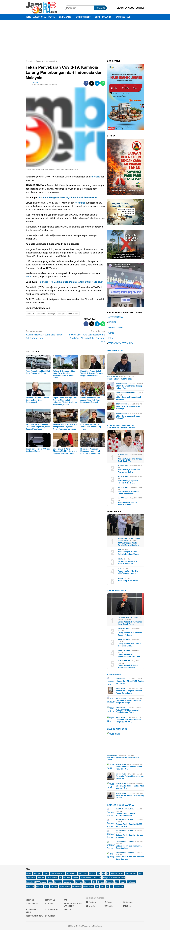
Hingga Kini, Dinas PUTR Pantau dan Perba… (130, 682)
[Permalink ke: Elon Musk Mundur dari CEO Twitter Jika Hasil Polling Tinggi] (92, 416)
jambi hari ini (30, 878)
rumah (29, 276)
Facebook (92, 902)
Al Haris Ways (123, 454)
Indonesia (95, 176)
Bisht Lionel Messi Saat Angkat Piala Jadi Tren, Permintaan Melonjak (90, 399)
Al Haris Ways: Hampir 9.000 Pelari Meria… (127, 503)
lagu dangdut (68, 882)
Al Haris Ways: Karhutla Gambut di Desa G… (128, 492)
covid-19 (30, 313)
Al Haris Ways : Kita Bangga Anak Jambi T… (130, 460)
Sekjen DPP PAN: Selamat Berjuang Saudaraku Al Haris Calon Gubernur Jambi (87, 336)
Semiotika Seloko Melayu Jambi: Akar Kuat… (130, 777)
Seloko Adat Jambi (117, 728)
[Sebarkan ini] (86, 83)
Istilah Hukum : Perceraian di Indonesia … (128, 398)
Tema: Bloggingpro (95, 926)
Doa (119, 549)
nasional (39, 886)
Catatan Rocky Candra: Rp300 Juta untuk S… (129, 825)
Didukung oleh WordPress (77, 926)
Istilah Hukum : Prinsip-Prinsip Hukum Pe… (129, 387)
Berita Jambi (128, 538)
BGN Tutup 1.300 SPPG (128, 580)
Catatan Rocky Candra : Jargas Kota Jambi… (129, 836)
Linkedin (92, 906)
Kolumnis (131, 393)
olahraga (54, 886)
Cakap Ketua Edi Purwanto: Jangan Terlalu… (130, 633)
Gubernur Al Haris (117, 873)
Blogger (129, 906)
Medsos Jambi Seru (34, 916)
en (99, 873)
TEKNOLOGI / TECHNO (120, 343)
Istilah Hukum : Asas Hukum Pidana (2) (128, 417)
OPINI (111, 332)
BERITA (112, 322)
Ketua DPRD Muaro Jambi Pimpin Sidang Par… (127, 711)
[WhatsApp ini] (102, 83)
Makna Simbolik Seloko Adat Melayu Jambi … (123, 758)
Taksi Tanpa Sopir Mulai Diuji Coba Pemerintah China (38, 372)
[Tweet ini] (91, 83)
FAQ (65, 900)
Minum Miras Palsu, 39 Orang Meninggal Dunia (38, 450)
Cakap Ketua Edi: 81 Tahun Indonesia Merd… (129, 644)
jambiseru (41, 878)
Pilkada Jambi (88, 886)
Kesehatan (80, 202)
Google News (32, 903)
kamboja (51, 313)
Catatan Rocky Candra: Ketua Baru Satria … (129, 847)
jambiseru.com (52, 878)
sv (107, 886)
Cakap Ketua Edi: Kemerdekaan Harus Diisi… (130, 655)
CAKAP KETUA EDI (116, 590)
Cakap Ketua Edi (124, 617)
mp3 (116, 882)
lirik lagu (101, 882)
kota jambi (66, 878)
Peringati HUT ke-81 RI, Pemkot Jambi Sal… (128, 562)
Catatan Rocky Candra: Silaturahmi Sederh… (126, 814)
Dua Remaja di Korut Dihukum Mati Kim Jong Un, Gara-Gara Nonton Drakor (65, 451)
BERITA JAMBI (115, 327)
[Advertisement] (85, 38)
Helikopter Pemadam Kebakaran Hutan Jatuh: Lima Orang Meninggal (90, 451)
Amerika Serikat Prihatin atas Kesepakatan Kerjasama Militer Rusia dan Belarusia (65, 426)
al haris (28, 873)
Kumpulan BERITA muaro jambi (114, 878)
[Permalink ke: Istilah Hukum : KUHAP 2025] (125, 364)
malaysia (61, 313)
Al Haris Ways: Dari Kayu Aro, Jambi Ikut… (129, 470)
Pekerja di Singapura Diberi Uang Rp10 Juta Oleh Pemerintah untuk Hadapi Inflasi (64, 374)
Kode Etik (49, 903)
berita (46, 873)
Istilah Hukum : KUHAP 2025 (119, 379)
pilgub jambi (76, 886)
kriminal (75, 878)
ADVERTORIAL (116, 316)
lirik (94, 882)
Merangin (109, 882)
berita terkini (83, 873)
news (46, 886)
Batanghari (37, 873)
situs (102, 886)
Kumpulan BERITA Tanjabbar (36, 882)
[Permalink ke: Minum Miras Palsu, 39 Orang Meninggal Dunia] (38, 440)
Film (119, 568)
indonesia (41, 313)
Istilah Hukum (115, 350)
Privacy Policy (51, 910)
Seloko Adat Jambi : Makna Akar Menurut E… (130, 787)
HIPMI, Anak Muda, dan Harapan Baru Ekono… (130, 857)
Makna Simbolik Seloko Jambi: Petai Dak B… (129, 767)
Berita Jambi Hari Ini (57, 873)
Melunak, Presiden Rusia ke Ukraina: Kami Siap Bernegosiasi (37, 399)
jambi (140, 873)
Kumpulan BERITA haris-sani (91, 878)
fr (107, 873)
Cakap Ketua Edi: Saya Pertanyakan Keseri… (128, 666)
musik (123, 882)
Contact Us (50, 900)
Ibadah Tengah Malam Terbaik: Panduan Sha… (128, 552)
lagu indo (78, 882)
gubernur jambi (131, 873)
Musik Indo (30, 886)
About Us (30, 900)
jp (60, 878)
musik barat (131, 882)
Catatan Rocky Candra (120, 804)
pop (97, 886)
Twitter (109, 902)
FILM (110, 337)
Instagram (129, 902)
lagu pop (87, 882)
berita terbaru (71, 873)
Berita (120, 538)
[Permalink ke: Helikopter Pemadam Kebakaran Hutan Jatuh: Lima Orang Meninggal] (92, 440)
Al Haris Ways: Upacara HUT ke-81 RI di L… (128, 481)
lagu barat (57, 882)
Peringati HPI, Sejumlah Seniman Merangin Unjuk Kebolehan (71, 281)
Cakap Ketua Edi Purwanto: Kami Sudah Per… (130, 623)
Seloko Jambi (112, 755)
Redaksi (67, 910)
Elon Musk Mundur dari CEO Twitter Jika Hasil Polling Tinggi (92, 426)
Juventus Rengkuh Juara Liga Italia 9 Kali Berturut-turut (68, 197)
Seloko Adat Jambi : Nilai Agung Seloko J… (130, 796)
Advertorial (114, 674)
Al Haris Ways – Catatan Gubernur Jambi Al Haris (121, 426)
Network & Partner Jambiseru (73, 904)
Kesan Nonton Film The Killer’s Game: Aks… (128, 572)
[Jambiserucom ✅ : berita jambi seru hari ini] (41, 7)
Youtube (110, 906)
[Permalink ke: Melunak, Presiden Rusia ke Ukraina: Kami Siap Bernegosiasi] (38, 389)
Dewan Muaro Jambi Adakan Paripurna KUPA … (128, 720)
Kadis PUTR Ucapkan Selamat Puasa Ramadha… (129, 692)
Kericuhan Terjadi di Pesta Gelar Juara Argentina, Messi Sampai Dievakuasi (38, 426)
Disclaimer (50, 916)
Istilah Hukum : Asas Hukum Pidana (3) (128, 407)
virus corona (73, 313)
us (111, 886)
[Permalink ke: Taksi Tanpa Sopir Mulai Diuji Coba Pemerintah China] (38, 362)
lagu (50, 882)
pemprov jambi (65, 886)
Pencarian (100, 7)
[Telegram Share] (97, 83)
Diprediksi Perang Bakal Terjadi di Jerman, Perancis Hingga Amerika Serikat (91, 373)
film (103, 873)
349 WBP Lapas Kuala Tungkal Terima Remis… (128, 544)
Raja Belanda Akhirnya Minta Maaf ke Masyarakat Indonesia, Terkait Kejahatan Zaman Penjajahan (65, 401)
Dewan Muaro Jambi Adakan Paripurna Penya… (128, 701)
